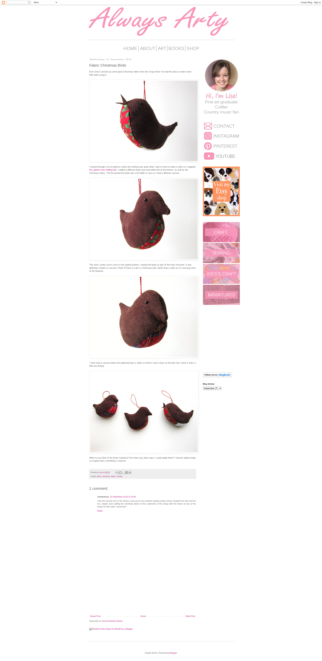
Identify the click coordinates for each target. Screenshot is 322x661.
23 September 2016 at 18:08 (123, 497)
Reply (100, 511)
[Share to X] (123, 472)
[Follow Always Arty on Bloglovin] (217, 376)
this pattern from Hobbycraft (102, 170)
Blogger (173, 653)
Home (143, 616)
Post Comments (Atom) (112, 621)
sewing (119, 476)
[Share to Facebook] (126, 472)
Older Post (190, 616)
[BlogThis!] (120, 472)
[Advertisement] (142, 587)
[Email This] (117, 472)
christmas (106, 476)
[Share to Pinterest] (129, 472)
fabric (113, 476)
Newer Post (95, 616)
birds (99, 476)
